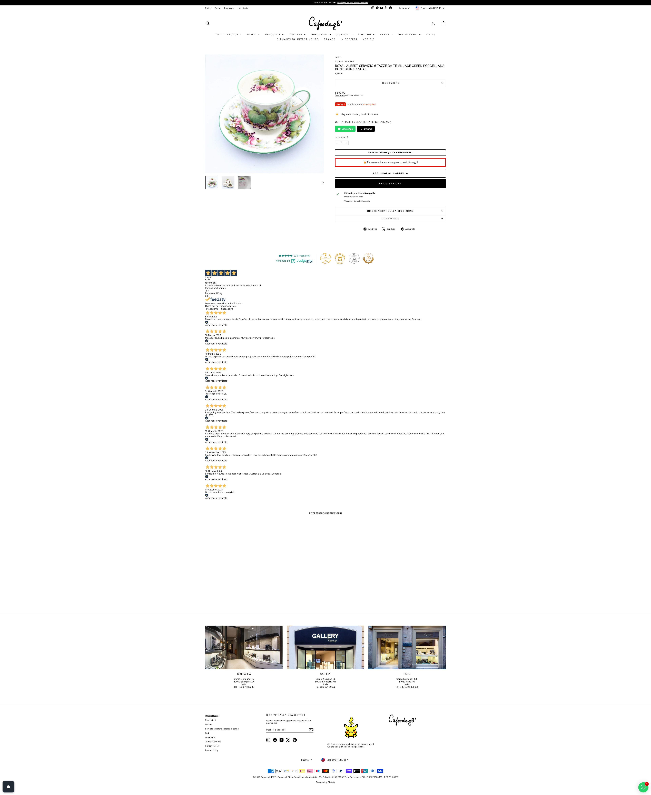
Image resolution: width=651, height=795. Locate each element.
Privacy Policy (212, 746)
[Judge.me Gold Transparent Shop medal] (325, 258)
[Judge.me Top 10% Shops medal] (368, 258)
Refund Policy (211, 750)
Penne (385, 34)
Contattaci (390, 218)
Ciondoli (343, 34)
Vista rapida (233, 577)
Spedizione (340, 95)
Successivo (227, 308)
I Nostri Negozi (212, 716)
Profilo (208, 8)
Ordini (217, 8)
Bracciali (273, 34)
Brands (330, 39)
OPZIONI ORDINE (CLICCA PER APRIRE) (390, 152)
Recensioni (229, 8)
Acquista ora (390, 183)
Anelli (252, 34)
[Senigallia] (244, 647)
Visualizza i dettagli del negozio (357, 201)
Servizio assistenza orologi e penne (222, 728)
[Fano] (407, 647)
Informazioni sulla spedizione (390, 211)
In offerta (349, 39)
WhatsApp (347, 128)
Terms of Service (213, 741)
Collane (296, 34)
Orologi (365, 34)
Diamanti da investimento (298, 39)
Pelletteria (408, 34)
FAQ (207, 733)
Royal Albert (345, 61)
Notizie (368, 39)
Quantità (342, 137)
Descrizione (390, 83)
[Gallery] (325, 647)
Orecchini (319, 34)
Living (431, 34)
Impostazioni (244, 8)
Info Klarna (210, 737)
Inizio (337, 57)
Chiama (368, 128)
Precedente (212, 308)
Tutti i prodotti (228, 34)
